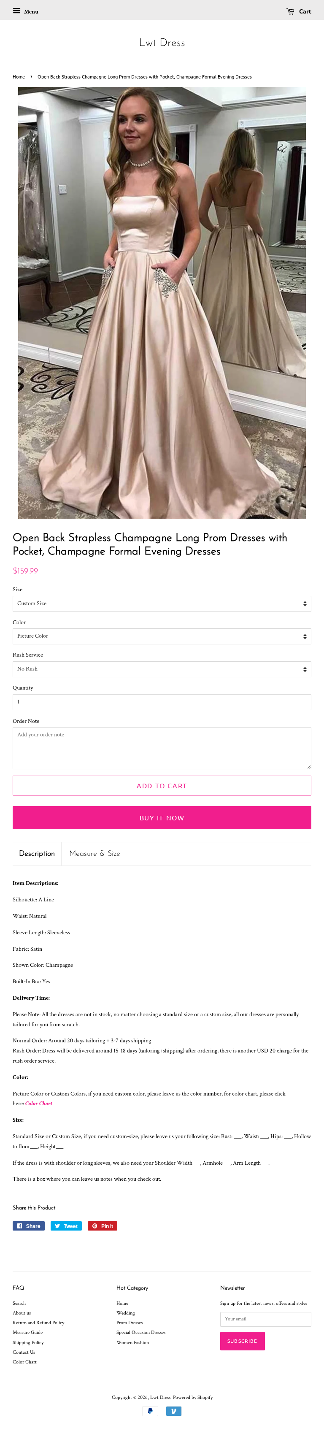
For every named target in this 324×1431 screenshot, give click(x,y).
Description (37, 854)
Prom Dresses (129, 1323)
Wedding (125, 1313)
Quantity (23, 688)
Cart (304, 11)
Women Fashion (132, 1342)
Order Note (26, 721)
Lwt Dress (162, 43)
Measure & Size (94, 854)
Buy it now (162, 817)
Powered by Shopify (193, 1397)
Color (19, 622)
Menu (30, 12)
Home (19, 76)
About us (22, 1313)
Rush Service (28, 655)
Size (17, 589)
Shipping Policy (28, 1342)
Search (19, 1303)
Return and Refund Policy (38, 1323)
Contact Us (24, 1352)
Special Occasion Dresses (140, 1332)
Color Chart (38, 1103)
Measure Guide (28, 1332)
